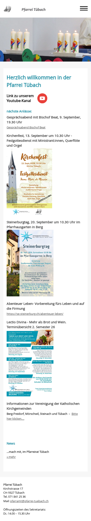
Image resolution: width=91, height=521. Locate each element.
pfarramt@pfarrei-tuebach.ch (29, 501)
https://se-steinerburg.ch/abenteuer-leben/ (35, 314)
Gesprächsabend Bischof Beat (26, 127)
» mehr (11, 457)
